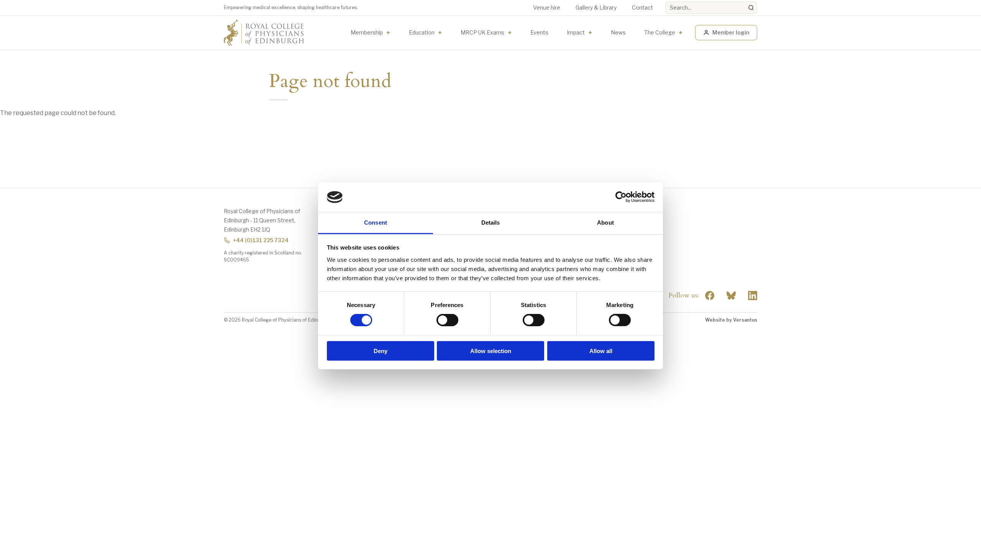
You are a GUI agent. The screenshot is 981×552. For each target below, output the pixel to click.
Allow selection (490, 350)
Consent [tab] (375, 222)
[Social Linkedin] (752, 295)
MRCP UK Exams (482, 32)
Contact (642, 7)
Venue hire (546, 7)
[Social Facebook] (709, 295)
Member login (730, 32)
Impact (576, 32)
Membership (367, 32)
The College (659, 32)
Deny (380, 350)
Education (422, 32)
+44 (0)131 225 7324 (261, 240)
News (618, 32)
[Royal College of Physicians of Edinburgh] (264, 33)
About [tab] (605, 222)
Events (539, 32)
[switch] (447, 320)
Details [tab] (490, 222)
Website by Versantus (731, 320)
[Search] (751, 8)
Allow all (600, 350)
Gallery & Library (596, 7)
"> (731, 295)
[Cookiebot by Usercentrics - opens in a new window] (621, 197)
